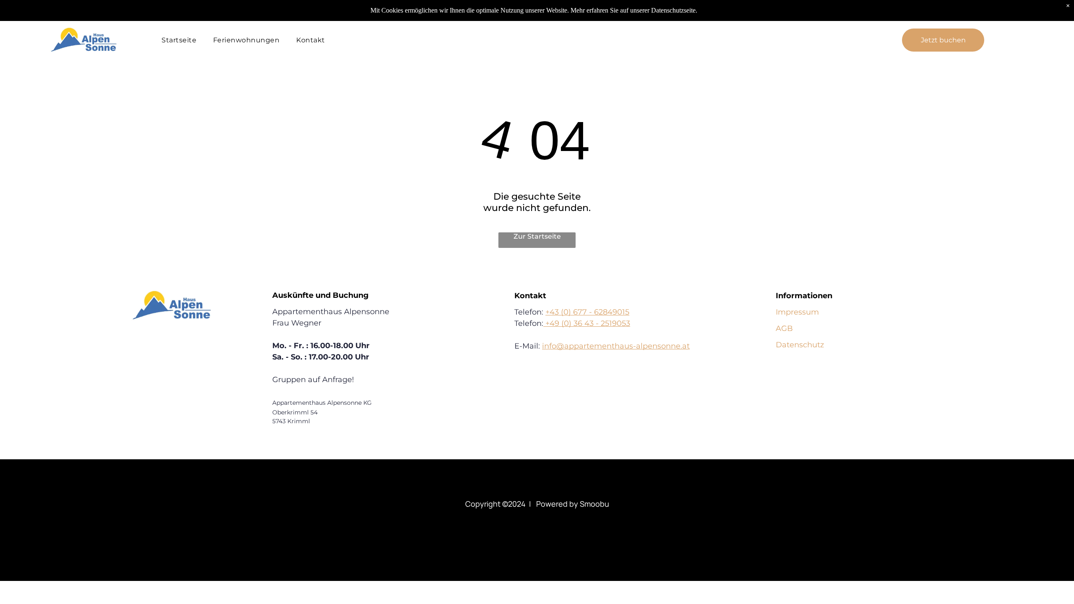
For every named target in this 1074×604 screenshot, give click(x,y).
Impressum (797, 312)
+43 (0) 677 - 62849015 (587, 312)
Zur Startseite (537, 236)
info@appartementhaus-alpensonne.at (616, 346)
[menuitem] (179, 40)
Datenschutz (800, 344)
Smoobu (594, 504)
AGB (784, 328)
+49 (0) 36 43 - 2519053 (586, 323)
